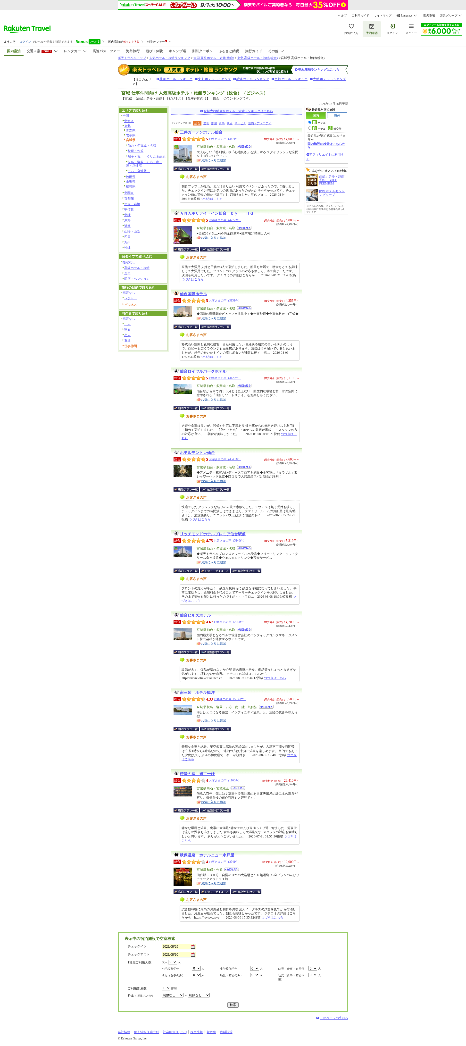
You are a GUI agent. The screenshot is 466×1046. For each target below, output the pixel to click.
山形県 (130, 182)
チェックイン (137, 946)
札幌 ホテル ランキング (175, 79)
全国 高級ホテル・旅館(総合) (213, 58)
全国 (126, 115)
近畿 (127, 226)
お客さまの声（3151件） (225, 300)
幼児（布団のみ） (231, 975)
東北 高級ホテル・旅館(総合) (257, 58)
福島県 (130, 186)
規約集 (211, 1032)
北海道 (129, 121)
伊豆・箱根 (132, 204)
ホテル (322, 122)
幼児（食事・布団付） (292, 969)
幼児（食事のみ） (173, 975)
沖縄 (127, 248)
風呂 (230, 123)
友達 (127, 340)
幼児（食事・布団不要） (291, 977)
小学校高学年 (170, 969)
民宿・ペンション (137, 279)
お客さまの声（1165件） (225, 780)
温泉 (127, 273)
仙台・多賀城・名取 (142, 145)
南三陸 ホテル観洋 (197, 692)
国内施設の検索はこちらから (326, 145)
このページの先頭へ (334, 1018)
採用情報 (196, 1032)
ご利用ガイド (360, 15)
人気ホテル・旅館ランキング (169, 58)
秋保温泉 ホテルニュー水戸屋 (207, 855)
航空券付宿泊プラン (215, 169)
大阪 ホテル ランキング (329, 79)
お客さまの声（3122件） (225, 378)
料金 (142, 995)
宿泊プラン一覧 (189, 169)
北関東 (129, 193)
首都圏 (129, 198)
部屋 (214, 123)
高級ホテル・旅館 (137, 268)
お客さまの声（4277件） (225, 220)
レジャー (130, 298)
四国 (127, 237)
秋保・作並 (135, 151)
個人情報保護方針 (146, 1032)
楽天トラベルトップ (132, 58)
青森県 (130, 130)
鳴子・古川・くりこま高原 (147, 156)
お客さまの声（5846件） (230, 540)
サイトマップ (382, 15)
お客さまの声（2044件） (230, 622)
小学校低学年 (228, 969)
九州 (127, 242)
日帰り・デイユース (215, 571)
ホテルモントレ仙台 (197, 453)
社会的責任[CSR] (175, 1032)
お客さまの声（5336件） (230, 699)
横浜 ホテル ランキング (252, 79)
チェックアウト (139, 954)
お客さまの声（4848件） (225, 459)
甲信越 (129, 209)
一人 (127, 324)
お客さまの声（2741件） (225, 861)
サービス (240, 123)
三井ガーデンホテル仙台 (201, 132)
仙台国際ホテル (193, 294)
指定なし (129, 262)
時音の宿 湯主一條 (197, 774)
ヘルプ (342, 15)
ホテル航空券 (329, 128)
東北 (127, 126)
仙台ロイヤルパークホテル (203, 371)
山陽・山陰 (132, 231)
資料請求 (226, 1032)
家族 (127, 329)
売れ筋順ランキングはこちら (318, 69)
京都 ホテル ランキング (291, 79)
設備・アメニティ (259, 123)
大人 (164, 962)
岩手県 (130, 135)
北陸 (127, 215)
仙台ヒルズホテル (195, 615)
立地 (206, 123)
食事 (222, 123)
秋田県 (130, 177)
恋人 (127, 335)
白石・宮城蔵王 (139, 171)
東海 (127, 220)
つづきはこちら (212, 199)
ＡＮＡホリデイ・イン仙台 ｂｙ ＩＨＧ (217, 213)
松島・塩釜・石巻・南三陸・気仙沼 (144, 163)
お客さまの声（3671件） (225, 139)
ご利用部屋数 (137, 988)
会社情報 (124, 1032)
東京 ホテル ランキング (214, 79)
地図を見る (244, 146)
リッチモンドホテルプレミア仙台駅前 (213, 534)
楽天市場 (429, 15)
